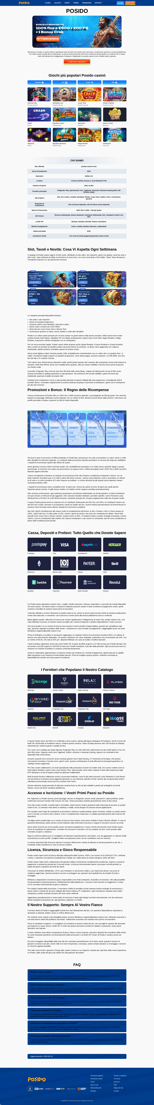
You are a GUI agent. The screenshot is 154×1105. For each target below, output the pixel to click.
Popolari (38, 82)
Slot (113, 82)
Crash (88, 82)
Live (63, 82)
